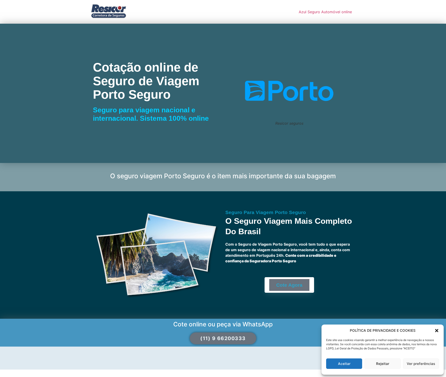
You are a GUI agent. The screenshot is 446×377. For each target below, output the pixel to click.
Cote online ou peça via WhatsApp (223, 324)
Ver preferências (421, 363)
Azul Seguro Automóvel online (325, 12)
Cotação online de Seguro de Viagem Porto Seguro (146, 80)
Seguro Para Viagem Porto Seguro (265, 212)
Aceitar (344, 363)
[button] (436, 330)
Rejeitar (382, 363)
